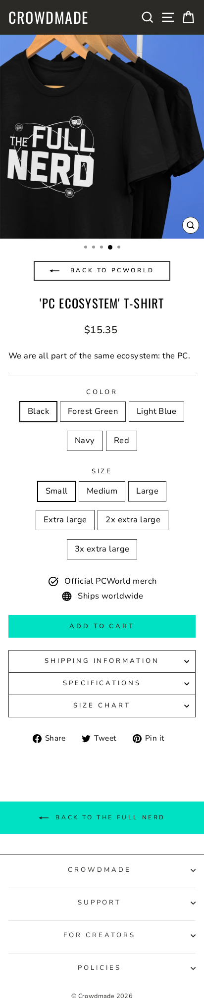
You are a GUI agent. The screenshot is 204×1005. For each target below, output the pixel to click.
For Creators (99, 935)
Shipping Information (102, 660)
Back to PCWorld (110, 270)
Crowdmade (48, 17)
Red (121, 440)
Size (102, 471)
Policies (99, 967)
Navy (85, 440)
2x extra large (132, 519)
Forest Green (93, 411)
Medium (102, 491)
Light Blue (156, 411)
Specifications (102, 683)
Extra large (65, 519)
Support (100, 902)
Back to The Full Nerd (108, 817)
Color (102, 392)
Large (147, 491)
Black (38, 411)
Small (57, 491)
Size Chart (102, 705)
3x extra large (102, 548)
